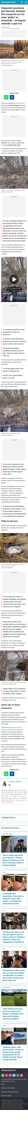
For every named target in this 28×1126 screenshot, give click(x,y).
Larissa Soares (6, 27)
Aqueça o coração (15, 28)
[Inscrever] (21, 1075)
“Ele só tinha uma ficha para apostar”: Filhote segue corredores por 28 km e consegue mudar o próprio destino (13, 860)
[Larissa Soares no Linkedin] (9, 785)
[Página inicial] (9, 2)
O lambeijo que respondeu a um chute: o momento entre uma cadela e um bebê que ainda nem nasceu (13, 898)
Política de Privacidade (8, 1088)
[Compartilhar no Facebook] (12, 97)
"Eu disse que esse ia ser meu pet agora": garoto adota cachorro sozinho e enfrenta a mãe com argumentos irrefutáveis (13, 937)
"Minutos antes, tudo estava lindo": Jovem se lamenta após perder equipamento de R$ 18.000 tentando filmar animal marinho (12, 1053)
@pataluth (12, 700)
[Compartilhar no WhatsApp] (6, 97)
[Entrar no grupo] (2, 1075)
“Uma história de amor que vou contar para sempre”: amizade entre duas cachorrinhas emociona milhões (12, 1013)
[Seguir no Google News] (6, 1075)
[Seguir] (10, 1075)
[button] (22, 2)
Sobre (3, 1084)
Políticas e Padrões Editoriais (9, 1092)
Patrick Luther (19, 103)
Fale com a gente (6, 1095)
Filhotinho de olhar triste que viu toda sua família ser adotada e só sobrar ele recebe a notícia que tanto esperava (13, 975)
